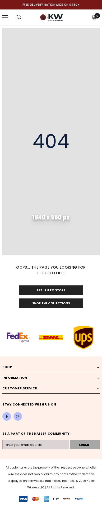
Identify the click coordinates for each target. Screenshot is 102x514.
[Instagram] (18, 416)
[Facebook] (6, 416)
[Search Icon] (19, 17)
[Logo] (52, 17)
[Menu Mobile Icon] (5, 17)
